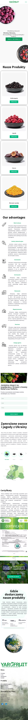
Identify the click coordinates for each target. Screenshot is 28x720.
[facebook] (2, 704)
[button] (1, 538)
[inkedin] (6, 704)
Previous (2, 453)
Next (26, 453)
